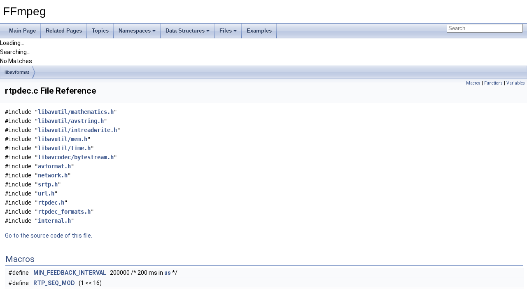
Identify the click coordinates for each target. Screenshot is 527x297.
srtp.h (48, 184)
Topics (100, 31)
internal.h (54, 220)
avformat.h (54, 166)
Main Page (22, 31)
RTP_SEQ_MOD (54, 283)
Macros (473, 83)
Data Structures (185, 31)
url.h (46, 193)
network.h (53, 175)
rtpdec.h (51, 202)
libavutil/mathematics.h (76, 111)
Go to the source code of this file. (48, 235)
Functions (493, 83)
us (167, 272)
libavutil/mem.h (62, 139)
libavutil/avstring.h (71, 121)
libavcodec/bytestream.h (76, 157)
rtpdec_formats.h (64, 211)
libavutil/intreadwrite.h (77, 130)
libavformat (17, 72)
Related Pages (64, 31)
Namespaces (135, 31)
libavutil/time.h (64, 148)
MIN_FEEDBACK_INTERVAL (69, 272)
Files (225, 31)
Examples (259, 31)
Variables (515, 83)
